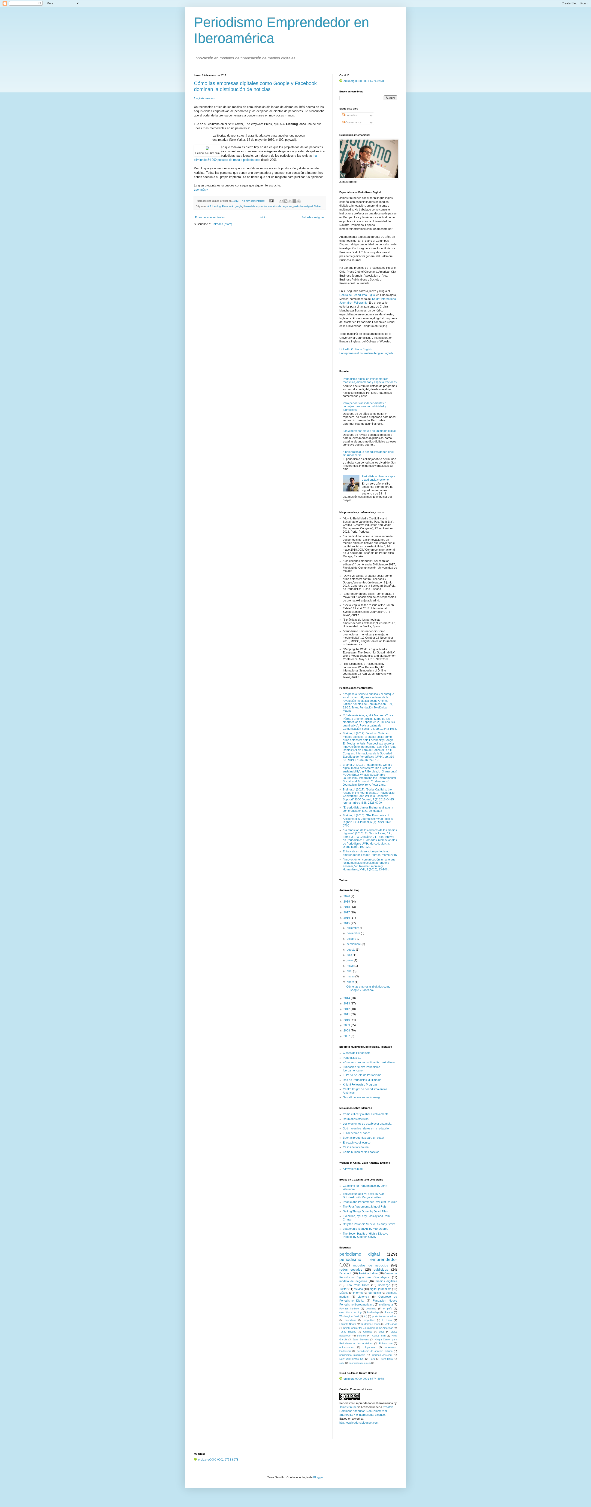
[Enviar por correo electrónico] (281, 201)
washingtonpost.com (360, 1363)
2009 (347, 1025)
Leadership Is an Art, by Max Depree (365, 1228)
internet (358, 1292)
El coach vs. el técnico (357, 1142)
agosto (351, 949)
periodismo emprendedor (368, 1259)
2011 (347, 1014)
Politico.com (385, 1343)
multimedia (386, 1304)
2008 (347, 1030)
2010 (347, 1020)
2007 (347, 1036)
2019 (347, 901)
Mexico (358, 1289)
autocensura (346, 1347)
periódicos (350, 1320)
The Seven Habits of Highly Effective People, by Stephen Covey (365, 1235)
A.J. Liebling (214, 206)
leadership (373, 1312)
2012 (347, 1009)
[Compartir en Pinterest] (299, 201)
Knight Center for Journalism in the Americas (368, 1328)
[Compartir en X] (290, 201)
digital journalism (380, 1289)
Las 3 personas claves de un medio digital (369, 431)
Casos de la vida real (356, 1147)
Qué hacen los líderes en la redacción (366, 1128)
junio (350, 960)
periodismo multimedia (352, 1355)
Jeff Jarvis (391, 1324)
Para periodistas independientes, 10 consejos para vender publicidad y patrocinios (365, 407)
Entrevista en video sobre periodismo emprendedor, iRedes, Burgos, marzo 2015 (370, 853)
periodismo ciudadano (384, 1316)
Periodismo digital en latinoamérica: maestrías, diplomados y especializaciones (370, 380)
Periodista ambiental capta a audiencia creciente (378, 478)
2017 (347, 912)
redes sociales (350, 1269)
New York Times (358, 1285)
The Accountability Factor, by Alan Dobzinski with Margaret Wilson (364, 1195)
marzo (351, 976)
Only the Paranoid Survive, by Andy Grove (369, 1224)
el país (387, 1308)
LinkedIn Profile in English (355, 349)
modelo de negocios (353, 1281)
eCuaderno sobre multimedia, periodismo (369, 1062)
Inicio (263, 217)
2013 (347, 1003)
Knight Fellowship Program (360, 1084)
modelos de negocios (280, 206)
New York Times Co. (351, 1359)
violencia (363, 1296)
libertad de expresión (255, 206)
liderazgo (384, 1285)
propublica (369, 1320)
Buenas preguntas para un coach (364, 1137)
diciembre (353, 928)
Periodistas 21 (352, 1057)
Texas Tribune (347, 1331)
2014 (347, 998)
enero (351, 982)
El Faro (387, 1320)
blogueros (369, 1347)
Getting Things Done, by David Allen (365, 1211)
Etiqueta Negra (347, 1324)
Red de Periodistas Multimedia (362, 1080)
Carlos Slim (379, 1335)
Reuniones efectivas (355, 1119)
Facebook (227, 206)
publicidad (381, 1269)
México (343, 1292)
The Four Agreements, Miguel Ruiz (364, 1206)
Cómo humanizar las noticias (361, 1152)
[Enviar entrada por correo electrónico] (271, 200)
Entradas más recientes (210, 217)
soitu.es (361, 1335)
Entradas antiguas (313, 217)
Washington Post (349, 1316)
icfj (365, 1316)
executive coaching (350, 1312)
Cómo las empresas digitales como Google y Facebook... (368, 988)
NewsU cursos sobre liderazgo (362, 1097)
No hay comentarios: (254, 200)
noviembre (354, 933)
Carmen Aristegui (382, 1355)
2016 (347, 917)
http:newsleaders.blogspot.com (358, 1422)
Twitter (317, 206)
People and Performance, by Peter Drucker (370, 1202)
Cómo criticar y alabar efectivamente (366, 1114)
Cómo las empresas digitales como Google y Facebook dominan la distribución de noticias (255, 86)
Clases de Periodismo (357, 1053)
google (238, 206)
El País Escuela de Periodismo (362, 1075)
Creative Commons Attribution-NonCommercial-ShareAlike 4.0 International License (366, 1411)
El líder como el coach (357, 1133)
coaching (371, 1308)
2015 (347, 923)
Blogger (318, 1477)
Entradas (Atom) (222, 224)
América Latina (368, 1273)
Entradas (351, 115)
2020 (347, 896)
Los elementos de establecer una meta (367, 1123)
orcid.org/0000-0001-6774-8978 (364, 81)
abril (350, 971)
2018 (347, 907)
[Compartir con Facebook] (294, 201)
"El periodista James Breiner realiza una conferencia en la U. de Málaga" (368, 809)
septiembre (354, 944)
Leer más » (201, 189)
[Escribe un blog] (285, 201)
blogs (382, 1331)
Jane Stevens (361, 1339)
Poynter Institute (349, 1308)
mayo (350, 965)
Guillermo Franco (370, 1324)
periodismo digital (303, 206)
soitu (341, 1363)
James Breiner (348, 1407)
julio (350, 955)
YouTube (367, 1331)
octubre (352, 938)
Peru (372, 1359)
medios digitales (386, 1281)
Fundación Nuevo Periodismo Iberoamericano (361, 1068)
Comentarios (353, 122)
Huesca (388, 1312)
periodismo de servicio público (375, 1351)
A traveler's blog (353, 1169)
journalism (374, 1292)
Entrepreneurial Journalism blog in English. (366, 353)
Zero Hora (387, 1359)
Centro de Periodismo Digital (357, 295)
